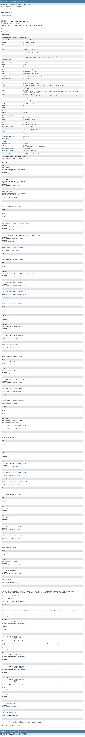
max (3, 511)
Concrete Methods (23, 37)
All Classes (24, 3)
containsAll (25, 71)
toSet (24, 140)
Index (23, 1)
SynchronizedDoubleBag (6, 16)
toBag (24, 134)
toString (24, 145)
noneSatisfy (25, 110)
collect (3, 238)
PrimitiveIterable (30, 13)
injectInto (25, 85)
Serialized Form (4, 31)
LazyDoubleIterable (6, 59)
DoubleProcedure (28, 81)
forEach (24, 83)
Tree (15, 1)
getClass (8, 158)
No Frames (18, 3)
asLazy (24, 59)
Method (15, 4)
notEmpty (24, 112)
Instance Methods (14, 37)
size (23, 128)
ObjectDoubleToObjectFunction (42, 85)
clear (24, 66)
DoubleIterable (22, 13)
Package (6, 1)
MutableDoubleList (6, 138)
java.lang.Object (4, 10)
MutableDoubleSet (6, 140)
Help (26, 1)
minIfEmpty (25, 109)
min (23, 107)
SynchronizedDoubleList (31, 16)
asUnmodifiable (26, 62)
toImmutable (25, 136)
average (24, 64)
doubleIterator (26, 78)
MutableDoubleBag (6, 134)
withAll (24, 150)
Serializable (4, 13)
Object (6, 22)
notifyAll (21, 158)
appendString (25, 49)
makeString (25, 90)
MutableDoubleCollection (13, 13)
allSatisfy (25, 46)
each (23, 81)
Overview (2, 1)
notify (16, 158)
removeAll (25, 119)
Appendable (31, 49)
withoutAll (25, 153)
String (40, 52)
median (24, 105)
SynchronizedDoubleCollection (18, 16)
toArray (3, 582)
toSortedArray (26, 141)
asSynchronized (26, 60)
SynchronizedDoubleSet (41, 16)
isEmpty (3, 185)
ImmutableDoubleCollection (8, 136)
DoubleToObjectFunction (26, 235)
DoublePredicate (31, 46)
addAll (24, 42)
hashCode (12, 158)
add (23, 40)
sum (23, 131)
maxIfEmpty (25, 103)
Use (13, 1)
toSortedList (25, 143)
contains (24, 69)
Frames (14, 3)
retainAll (25, 122)
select (24, 126)
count (24, 75)
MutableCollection (11, 235)
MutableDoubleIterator (7, 78)
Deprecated (19, 1)
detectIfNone (25, 76)
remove (24, 117)
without (3, 259)
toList (24, 138)
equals (3, 158)
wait (25, 158)
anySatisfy (25, 47)
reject (24, 115)
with (23, 148)
